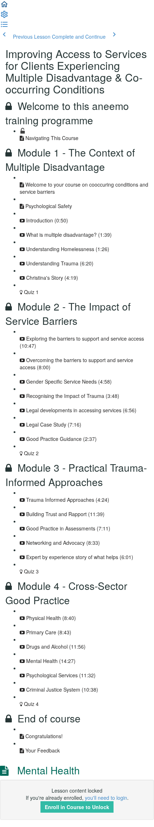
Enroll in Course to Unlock (77, 807)
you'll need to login (106, 797)
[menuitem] (4, 16)
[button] (4, 6)
